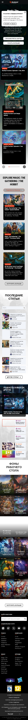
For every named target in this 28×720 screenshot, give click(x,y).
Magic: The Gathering (4, 658)
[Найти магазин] (25, 619)
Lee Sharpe (14, 318)
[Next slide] (24, 166)
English (13, 23)
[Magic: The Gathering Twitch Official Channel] (8, 628)
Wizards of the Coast (16, 337)
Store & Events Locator (5, 666)
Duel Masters (19, 661)
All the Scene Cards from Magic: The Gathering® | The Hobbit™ (14, 272)
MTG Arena (4, 661)
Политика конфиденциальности (14, 700)
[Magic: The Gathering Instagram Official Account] (24, 628)
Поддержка (18, 642)
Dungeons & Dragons (18, 658)
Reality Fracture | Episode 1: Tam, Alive (14, 154)
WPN (16, 644)
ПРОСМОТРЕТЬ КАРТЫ (13, 38)
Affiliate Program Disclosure (20, 647)
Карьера (17, 640)
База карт (4, 669)
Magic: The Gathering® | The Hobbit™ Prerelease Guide (14, 242)
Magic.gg (3, 663)
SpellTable (4, 673)
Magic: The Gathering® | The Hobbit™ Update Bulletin (14, 213)
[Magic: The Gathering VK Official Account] (3, 628)
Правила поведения (14, 697)
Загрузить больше (14, 283)
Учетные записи (19, 638)
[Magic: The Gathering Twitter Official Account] (14, 628)
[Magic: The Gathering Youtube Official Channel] (19, 628)
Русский (7, 23)
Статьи (3, 636)
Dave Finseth (15, 371)
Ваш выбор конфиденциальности (14, 711)
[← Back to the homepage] (14, 2)
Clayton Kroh (15, 327)
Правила (3, 640)
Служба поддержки (14, 702)
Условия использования (14, 695)
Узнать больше (13, 43)
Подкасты (4, 642)
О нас (16, 636)
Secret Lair (4, 671)
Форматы (4, 638)
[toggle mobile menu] (2, 2)
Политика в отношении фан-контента (14, 704)
